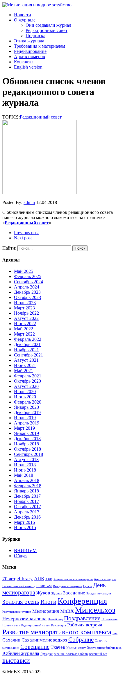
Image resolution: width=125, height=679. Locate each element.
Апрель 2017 (26, 511)
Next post (23, 237)
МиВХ (67, 611)
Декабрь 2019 (27, 412)
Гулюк (87, 586)
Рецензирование (30, 51)
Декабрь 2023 (27, 292)
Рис (114, 633)
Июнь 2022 (25, 323)
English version (28, 67)
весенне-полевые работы (71, 653)
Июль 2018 (25, 464)
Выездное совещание (67, 586)
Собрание (81, 639)
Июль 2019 (25, 417)
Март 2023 (24, 307)
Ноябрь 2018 (26, 443)
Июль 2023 (25, 302)
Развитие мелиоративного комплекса (56, 632)
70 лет (8, 578)
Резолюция (58, 625)
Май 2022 (23, 328)
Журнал (56, 593)
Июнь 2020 (25, 396)
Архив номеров (29, 56)
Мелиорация (45, 611)
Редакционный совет (46, 30)
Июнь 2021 (25, 365)
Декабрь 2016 (27, 517)
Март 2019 (24, 428)
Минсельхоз (95, 610)
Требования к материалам (39, 46)
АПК (39, 578)
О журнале (24, 19)
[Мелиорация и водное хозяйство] (62, 5)
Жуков (43, 593)
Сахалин (11, 640)
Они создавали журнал (48, 25)
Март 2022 (24, 334)
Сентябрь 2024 (28, 281)
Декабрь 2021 (27, 344)
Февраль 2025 (27, 276)
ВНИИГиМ (25, 550)
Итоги (48, 601)
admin (29, 202)
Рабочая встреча (84, 625)
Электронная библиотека (104, 647)
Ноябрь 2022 (26, 313)
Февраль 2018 (27, 485)
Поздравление (82, 618)
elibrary (25, 578)
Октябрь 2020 (27, 381)
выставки (16, 660)
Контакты (23, 61)
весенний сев (98, 653)
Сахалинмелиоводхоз (44, 640)
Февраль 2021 (27, 375)
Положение (109, 619)
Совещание (34, 646)
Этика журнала (29, 40)
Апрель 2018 (26, 480)
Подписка (35, 35)
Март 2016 (24, 522)
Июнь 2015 (25, 527)
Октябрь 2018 (27, 449)
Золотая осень (20, 601)
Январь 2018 (26, 490)
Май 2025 (23, 271)
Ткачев (58, 647)
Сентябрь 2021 (28, 354)
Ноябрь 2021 (26, 349)
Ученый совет (76, 647)
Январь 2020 (26, 407)
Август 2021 (26, 360)
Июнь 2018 (25, 469)
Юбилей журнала (20, 653)
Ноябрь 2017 (26, 501)
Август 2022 (26, 318)
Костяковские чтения (16, 611)
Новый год (55, 619)
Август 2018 (26, 459)
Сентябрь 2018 (28, 454)
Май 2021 (23, 370)
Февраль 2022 (27, 339)
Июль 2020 (25, 391)
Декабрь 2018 (27, 438)
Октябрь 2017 (27, 506)
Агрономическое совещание (73, 579)
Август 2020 (26, 386)
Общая (20, 555)
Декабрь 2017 (27, 496)
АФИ (48, 579)
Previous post (26, 232)
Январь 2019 (26, 433)
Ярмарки (46, 653)
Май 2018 (23, 475)
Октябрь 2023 (27, 297)
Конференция (82, 600)
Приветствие (11, 625)
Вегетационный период (18, 586)
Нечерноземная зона (24, 618)
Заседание (74, 593)
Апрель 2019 (26, 422)
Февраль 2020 (27, 401)
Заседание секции (98, 593)
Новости (22, 14)
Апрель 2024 (26, 286)
